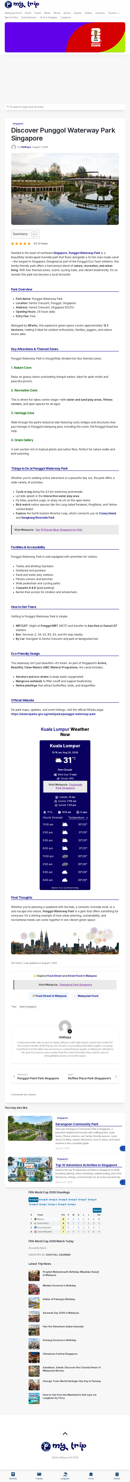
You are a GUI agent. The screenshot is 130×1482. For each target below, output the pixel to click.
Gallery (88, 12)
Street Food (75, 975)
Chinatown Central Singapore (60, 1353)
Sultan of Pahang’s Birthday (59, 1299)
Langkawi (65, 17)
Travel (37, 12)
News (47, 12)
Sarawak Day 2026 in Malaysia (61, 1312)
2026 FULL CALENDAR (58, 1254)
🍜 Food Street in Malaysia (49, 996)
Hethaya (26, 146)
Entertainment (28, 17)
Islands (77, 12)
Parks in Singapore (28, 1007)
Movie (57, 12)
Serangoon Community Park (76, 1124)
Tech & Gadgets (48, 17)
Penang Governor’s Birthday (59, 1340)
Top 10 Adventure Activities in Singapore (86, 1165)
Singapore (18, 123)
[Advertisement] (65, 78)
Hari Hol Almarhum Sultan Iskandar (63, 1326)
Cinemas (100, 12)
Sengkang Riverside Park (38, 517)
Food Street (54, 975)
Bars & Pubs (11, 17)
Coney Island (107, 513)
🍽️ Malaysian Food (86, 996)
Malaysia (91, 975)
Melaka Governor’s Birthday (59, 1285)
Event (28, 12)
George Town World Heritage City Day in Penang (72, 1381)
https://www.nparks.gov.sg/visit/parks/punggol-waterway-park (53, 714)
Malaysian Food (13, 12)
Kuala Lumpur (55, 729)
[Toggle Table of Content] (32, 234)
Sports (67, 12)
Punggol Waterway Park (84, 253)
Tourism (112, 12)
